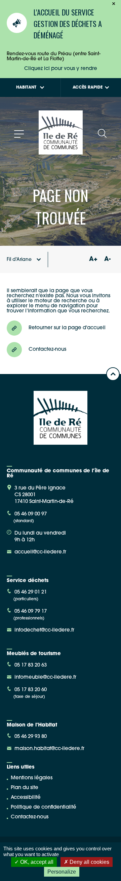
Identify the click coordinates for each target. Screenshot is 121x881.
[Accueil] (61, 152)
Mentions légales (31, 778)
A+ (93, 260)
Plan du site (24, 787)
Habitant (26, 88)
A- (107, 260)
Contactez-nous (29, 817)
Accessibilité (26, 797)
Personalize (61, 872)
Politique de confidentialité (43, 807)
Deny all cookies (88, 862)
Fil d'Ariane (19, 259)
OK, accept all (36, 862)
